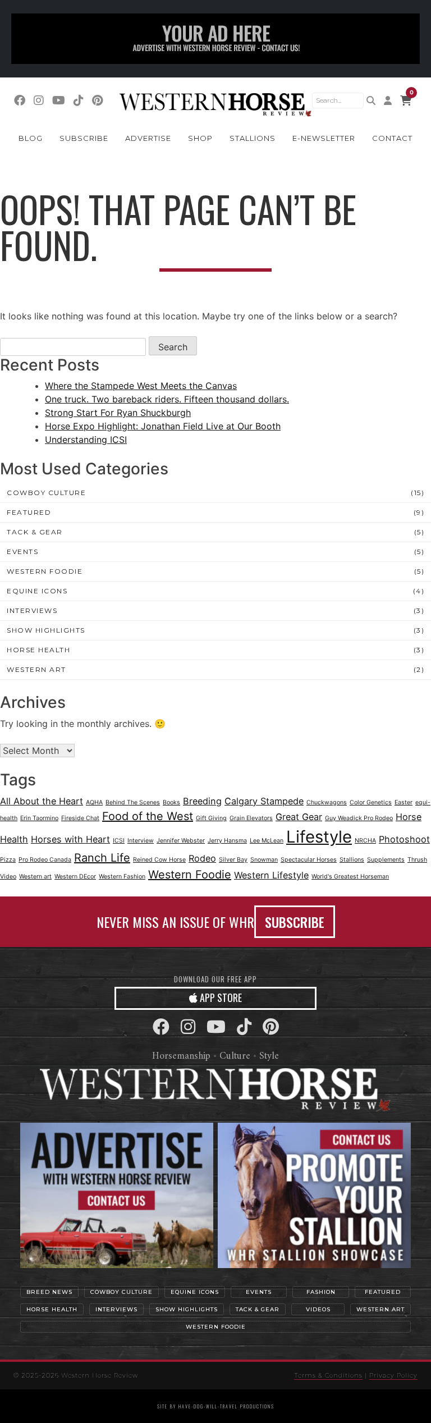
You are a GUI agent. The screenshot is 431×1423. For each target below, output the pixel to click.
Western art (35, 876)
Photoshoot (404, 839)
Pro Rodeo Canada (45, 859)
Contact (392, 138)
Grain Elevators (251, 818)
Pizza (8, 859)
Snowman (264, 859)
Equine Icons (37, 591)
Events (22, 551)
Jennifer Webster (181, 840)
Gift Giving (211, 818)
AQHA (94, 802)
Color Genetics (371, 802)
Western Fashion (122, 876)
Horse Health (38, 650)
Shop (200, 138)
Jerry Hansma (227, 840)
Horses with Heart (70, 839)
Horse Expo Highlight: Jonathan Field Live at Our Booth (163, 426)
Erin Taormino (39, 818)
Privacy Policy (393, 1375)
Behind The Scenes (133, 802)
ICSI (119, 840)
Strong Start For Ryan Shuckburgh (118, 412)
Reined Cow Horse (159, 859)
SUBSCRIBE (294, 922)
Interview (140, 840)
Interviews (32, 610)
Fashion (321, 1292)
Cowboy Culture (46, 492)
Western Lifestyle (271, 875)
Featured (29, 512)
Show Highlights (46, 630)
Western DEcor (75, 876)
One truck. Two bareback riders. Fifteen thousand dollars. (167, 399)
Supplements (386, 859)
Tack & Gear (35, 532)
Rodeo (202, 858)
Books (171, 802)
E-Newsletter (323, 138)
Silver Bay (233, 859)
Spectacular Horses (309, 859)
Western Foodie (44, 571)
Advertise (148, 138)
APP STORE (220, 997)
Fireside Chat (80, 818)
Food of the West (147, 816)
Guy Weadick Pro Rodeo (359, 818)
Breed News (49, 1292)
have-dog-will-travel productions (226, 1406)
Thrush (417, 859)
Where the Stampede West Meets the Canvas (141, 385)
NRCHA (365, 840)
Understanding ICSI (86, 439)
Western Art (36, 669)
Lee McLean (266, 840)
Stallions (253, 138)
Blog (31, 138)
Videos (318, 1309)
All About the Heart (41, 801)
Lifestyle (319, 837)
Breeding (202, 801)
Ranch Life (102, 857)
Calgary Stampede (264, 801)
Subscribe (83, 138)
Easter (403, 802)
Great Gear (299, 816)
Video (8, 876)
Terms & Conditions (328, 1375)
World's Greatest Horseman (350, 876)
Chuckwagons (326, 802)
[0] (405, 100)
